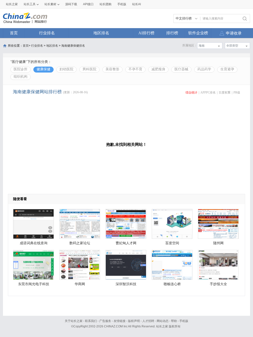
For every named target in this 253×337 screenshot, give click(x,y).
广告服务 (105, 321)
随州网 (218, 243)
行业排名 (47, 33)
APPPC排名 (208, 92)
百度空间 (172, 243)
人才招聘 (148, 321)
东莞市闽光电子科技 (33, 284)
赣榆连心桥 (172, 284)
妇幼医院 (66, 69)
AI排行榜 (146, 33)
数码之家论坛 (79, 243)
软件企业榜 (198, 33)
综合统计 (191, 92)
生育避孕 (227, 69)
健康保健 (43, 69)
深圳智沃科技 (126, 284)
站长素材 (50, 4)
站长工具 (30, 4)
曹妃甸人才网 (126, 243)
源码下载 (71, 4)
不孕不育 (135, 69)
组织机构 (20, 76)
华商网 (80, 284)
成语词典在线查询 (33, 243)
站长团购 (105, 4)
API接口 (88, 4)
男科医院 (89, 69)
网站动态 (163, 321)
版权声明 (134, 321)
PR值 (236, 92)
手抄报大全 (218, 284)
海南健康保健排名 (73, 45)
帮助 (174, 321)
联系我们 (91, 321)
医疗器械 (181, 69)
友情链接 (120, 321)
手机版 (183, 321)
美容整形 (112, 69)
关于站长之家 (74, 321)
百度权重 (225, 92)
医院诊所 (20, 69)
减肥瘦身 (158, 69)
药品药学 (204, 69)
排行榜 (172, 33)
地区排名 (101, 33)
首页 (14, 33)
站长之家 (12, 4)
